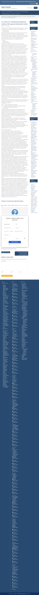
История (32, 49)
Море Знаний (6, 7)
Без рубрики (33, 31)
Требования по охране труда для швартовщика (34, 147)
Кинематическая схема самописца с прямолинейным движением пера (15, 545)
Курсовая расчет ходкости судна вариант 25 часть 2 (34, 200)
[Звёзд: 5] (17, 205)
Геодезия (32, 42)
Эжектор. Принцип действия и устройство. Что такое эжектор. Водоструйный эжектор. (6, 295)
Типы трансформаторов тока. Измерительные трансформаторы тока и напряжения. (15, 569)
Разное (32, 91)
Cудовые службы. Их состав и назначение (34, 167)
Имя (2, 271)
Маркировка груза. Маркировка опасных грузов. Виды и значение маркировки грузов (15, 404)
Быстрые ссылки (32, 3)
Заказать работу (25, 11)
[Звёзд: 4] (14, 205)
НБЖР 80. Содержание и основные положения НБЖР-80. (14, 476)
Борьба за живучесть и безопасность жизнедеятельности (34, 34)
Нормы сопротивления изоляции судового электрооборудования (22, 253)
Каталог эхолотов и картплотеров (12, 201)
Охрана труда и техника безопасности (33, 81)
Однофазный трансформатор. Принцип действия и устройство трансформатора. (6, 384)
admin (9, 25)
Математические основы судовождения (24, 306)
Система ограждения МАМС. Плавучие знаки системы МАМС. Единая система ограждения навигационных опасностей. (6, 344)
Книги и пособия (34, 51)
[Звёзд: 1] (3, 205)
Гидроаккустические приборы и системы (14, 16)
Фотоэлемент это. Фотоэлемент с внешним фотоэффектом (5, 330)
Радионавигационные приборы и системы (34, 89)
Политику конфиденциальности (17, 244)
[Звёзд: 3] (10, 205)
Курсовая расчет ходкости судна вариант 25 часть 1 (34, 204)
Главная (3, 11)
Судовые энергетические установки (33, 96)
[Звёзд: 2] (6, 205)
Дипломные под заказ (6, 13)
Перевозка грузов (34, 83)
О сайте (12, 13)
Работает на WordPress (13, 593)
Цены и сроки (17, 11)
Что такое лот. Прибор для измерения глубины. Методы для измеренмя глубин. (5, 368)
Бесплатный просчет (10, 11)
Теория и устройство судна (24, 346)
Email (12, 271)
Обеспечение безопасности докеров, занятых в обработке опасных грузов (34, 162)
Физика (32, 112)
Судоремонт (33, 98)
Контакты (17, 13)
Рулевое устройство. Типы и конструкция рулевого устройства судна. (14, 379)
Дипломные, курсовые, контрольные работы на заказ (26, 1)
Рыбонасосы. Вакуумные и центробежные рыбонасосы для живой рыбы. (6, 353)
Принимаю (15, 244)
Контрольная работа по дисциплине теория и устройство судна (34, 188)
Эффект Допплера (5, 252)
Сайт (20, 271)
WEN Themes (27, 593)
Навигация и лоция (34, 69)
